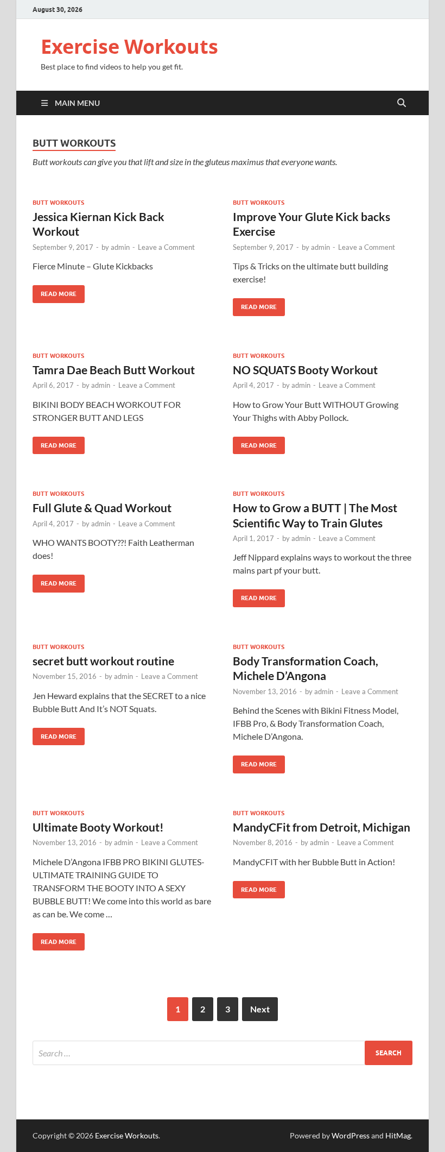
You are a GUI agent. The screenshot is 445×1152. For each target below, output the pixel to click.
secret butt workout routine (103, 661)
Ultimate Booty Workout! (98, 827)
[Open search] (401, 103)
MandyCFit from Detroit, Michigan (321, 827)
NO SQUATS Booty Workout (305, 369)
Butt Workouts (58, 202)
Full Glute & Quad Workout (102, 507)
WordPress (351, 1135)
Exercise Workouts (129, 46)
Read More (55, 291)
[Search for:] (222, 1053)
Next (260, 1009)
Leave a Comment (166, 247)
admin (120, 247)
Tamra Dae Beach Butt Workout (114, 369)
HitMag (398, 1135)
